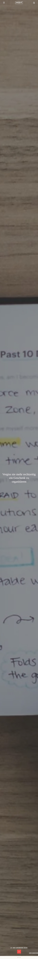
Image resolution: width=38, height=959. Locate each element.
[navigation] (4, 2)
